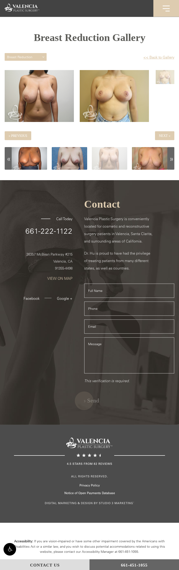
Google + (64, 298)
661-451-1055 (128, 552)
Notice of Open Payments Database (89, 492)
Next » (164, 136)
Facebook (32, 298)
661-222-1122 (48, 231)
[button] (9, 549)
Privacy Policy (89, 485)
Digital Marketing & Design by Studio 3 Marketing (89, 503)
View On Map (59, 278)
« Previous (18, 136)
